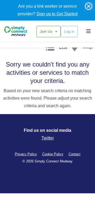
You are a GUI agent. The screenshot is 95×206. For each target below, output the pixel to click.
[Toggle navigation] (87, 31)
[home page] (22, 31)
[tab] (56, 48)
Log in (69, 31)
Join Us (46, 31)
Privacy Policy (26, 154)
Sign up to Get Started (57, 14)
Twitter (47, 138)
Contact (74, 154)
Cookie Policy (52, 154)
